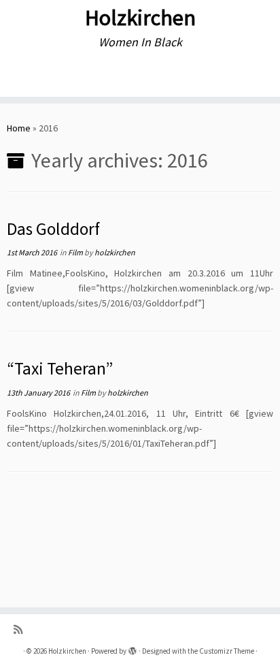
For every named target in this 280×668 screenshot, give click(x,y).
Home (19, 128)
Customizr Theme (226, 651)
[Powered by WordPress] (132, 648)
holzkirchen (114, 252)
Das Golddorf (53, 229)
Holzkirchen (140, 17)
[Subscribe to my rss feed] (21, 629)
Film (76, 252)
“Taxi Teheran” (60, 368)
